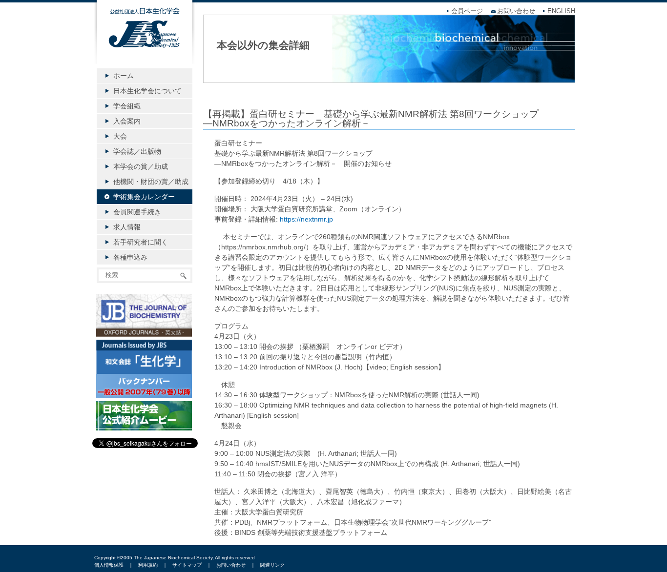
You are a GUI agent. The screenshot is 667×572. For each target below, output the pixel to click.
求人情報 (127, 227)
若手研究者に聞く (140, 242)
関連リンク (272, 565)
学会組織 (127, 106)
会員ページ (467, 11)
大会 (120, 136)
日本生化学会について (147, 91)
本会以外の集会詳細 (263, 45)
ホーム (123, 76)
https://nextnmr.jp (306, 219)
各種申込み (130, 257)
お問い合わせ (516, 11)
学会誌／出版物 (137, 151)
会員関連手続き (137, 212)
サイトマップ (187, 565)
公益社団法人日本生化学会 (144, 40)
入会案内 (127, 121)
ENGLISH (561, 11)
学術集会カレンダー (144, 197)
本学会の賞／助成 (140, 166)
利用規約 (148, 565)
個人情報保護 (109, 565)
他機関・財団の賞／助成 (150, 181)
